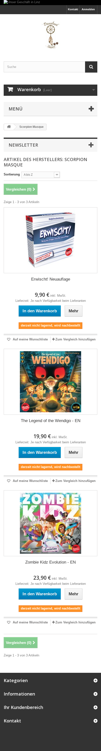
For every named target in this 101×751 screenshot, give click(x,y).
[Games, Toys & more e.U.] (50, 33)
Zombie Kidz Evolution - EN (50, 562)
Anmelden (88, 9)
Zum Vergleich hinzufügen (75, 339)
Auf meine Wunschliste (30, 339)
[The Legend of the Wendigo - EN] (50, 381)
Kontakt (73, 9)
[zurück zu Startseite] (8, 127)
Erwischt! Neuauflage (50, 279)
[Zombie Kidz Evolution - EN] (50, 523)
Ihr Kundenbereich (23, 707)
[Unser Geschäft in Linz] (50, 2)
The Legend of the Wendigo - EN (50, 420)
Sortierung (12, 174)
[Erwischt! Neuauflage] (50, 240)
